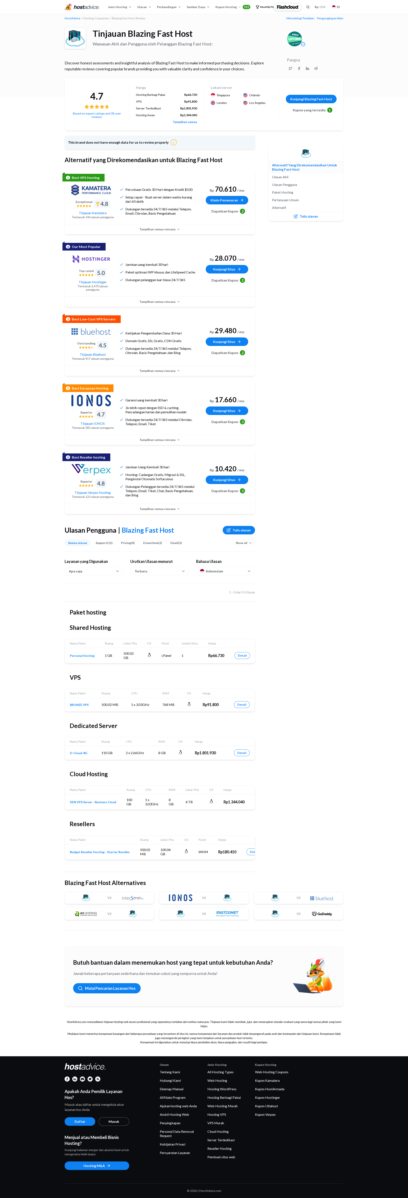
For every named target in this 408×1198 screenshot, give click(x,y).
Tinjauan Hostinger (93, 282)
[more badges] (303, 44)
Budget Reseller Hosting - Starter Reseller (100, 852)
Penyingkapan (170, 1123)
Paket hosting (282, 192)
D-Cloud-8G (78, 753)
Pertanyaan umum (285, 200)
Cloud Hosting (218, 1131)
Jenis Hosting (117, 7)
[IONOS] (91, 400)
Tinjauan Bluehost (93, 354)
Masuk (114, 1121)
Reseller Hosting (219, 1148)
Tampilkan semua (185, 122)
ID (338, 7)
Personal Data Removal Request (177, 1133)
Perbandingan (167, 7)
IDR (320, 7)
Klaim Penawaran (224, 200)
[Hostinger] (91, 259)
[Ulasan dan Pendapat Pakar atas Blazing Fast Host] (290, 68)
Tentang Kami (170, 1072)
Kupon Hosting (232, 7)
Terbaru (141, 571)
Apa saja (75, 571)
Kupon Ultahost (266, 1106)
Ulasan (142, 7)
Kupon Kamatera (267, 1080)
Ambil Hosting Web (174, 1114)
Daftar (80, 1121)
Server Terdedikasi (221, 1140)
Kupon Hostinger (267, 1097)
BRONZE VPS (79, 705)
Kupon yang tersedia (312, 110)
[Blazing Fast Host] (75, 38)
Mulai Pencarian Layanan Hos (110, 988)
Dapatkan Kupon (227, 211)
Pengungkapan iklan (330, 18)
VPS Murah (215, 1123)
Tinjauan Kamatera (92, 213)
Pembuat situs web (221, 1157)
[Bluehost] (91, 331)
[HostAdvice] (82, 7)
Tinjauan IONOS (93, 423)
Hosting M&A (94, 1166)
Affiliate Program (173, 1097)
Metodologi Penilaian (300, 18)
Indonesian (214, 571)
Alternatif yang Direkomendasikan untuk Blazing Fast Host (304, 167)
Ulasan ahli (280, 177)
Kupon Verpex (265, 1114)
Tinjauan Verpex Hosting (93, 492)
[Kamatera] (91, 190)
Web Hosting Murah (222, 1106)
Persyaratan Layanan (175, 1153)
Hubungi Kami (170, 1080)
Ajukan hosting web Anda (178, 1106)
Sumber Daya (196, 7)
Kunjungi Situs (224, 269)
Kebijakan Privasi (172, 1144)
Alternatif (279, 207)
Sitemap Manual (171, 1089)
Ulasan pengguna (284, 185)
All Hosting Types (220, 1072)
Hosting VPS (216, 1114)
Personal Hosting (82, 655)
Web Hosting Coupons (271, 1072)
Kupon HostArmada (269, 1089)
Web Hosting (217, 1080)
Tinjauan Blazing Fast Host (143, 33)
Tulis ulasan (241, 530)
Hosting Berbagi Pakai (224, 1097)
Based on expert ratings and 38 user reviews (97, 115)
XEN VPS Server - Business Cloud (93, 802)
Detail (242, 655)
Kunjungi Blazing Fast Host (311, 99)
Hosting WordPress (222, 1089)
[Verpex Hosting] (91, 470)
